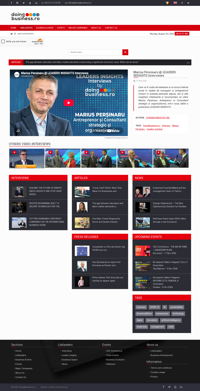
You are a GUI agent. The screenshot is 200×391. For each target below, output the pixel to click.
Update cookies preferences (54, 389)
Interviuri (166, 125)
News (64, 366)
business (141, 309)
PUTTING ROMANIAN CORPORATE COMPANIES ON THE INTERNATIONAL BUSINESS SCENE (46, 206)
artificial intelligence (170, 322)
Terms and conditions (161, 370)
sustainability (176, 309)
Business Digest (69, 362)
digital (139, 322)
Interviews (67, 353)
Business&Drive (144, 315)
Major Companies (78, 28)
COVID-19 (154, 309)
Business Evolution (115, 362)
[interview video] (69, 103)
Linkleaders (26, 28)
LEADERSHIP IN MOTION (37, 62)
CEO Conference (114, 353)
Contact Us (111, 28)
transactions (162, 315)
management (157, 329)
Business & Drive (45, 28)
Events (61, 28)
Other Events (112, 357)
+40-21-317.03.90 (51, 3)
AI (165, 309)
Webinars (110, 366)
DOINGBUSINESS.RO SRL (158, 118)
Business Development (162, 357)
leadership (142, 329)
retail (171, 329)
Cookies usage (158, 374)
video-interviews (25, 34)
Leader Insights (69, 357)
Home (13, 28)
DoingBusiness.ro (151, 125)
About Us (96, 28)
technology (178, 315)
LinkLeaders (156, 353)
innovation (152, 322)
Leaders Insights (155, 129)
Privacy (154, 379)
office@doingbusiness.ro (79, 3)
